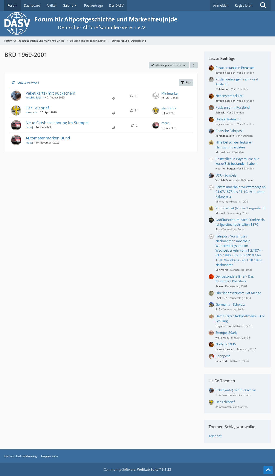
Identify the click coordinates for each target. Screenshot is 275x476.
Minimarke (169, 93)
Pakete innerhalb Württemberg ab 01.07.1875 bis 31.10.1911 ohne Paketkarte (240, 191)
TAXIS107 (221, 298)
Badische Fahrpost (229, 130)
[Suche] (263, 5)
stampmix (31, 112)
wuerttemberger (225, 168)
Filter (188, 82)
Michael (220, 152)
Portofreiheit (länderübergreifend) (240, 208)
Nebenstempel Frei (229, 96)
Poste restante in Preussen (235, 67)
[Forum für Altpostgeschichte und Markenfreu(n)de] (137, 24)
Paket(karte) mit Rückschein (50, 93)
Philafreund (222, 89)
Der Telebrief (37, 107)
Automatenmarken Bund (48, 138)
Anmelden (220, 5)
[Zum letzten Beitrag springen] (155, 95)
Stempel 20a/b (226, 332)
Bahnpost (222, 356)
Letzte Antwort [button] (28, 82)
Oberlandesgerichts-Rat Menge (238, 293)
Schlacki (220, 112)
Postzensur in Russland (232, 107)
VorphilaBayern (35, 97)
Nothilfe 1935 (225, 344)
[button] (194, 65)
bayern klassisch (225, 72)
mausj (29, 127)
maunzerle (221, 361)
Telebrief (215, 436)
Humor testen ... (227, 119)
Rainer (219, 286)
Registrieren (243, 5)
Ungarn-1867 (223, 326)
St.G (217, 309)
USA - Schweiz (225, 175)
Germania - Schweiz (230, 304)
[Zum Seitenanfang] (268, 470)
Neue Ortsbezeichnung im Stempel (57, 122)
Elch (217, 229)
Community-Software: (137, 469)
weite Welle (222, 337)
